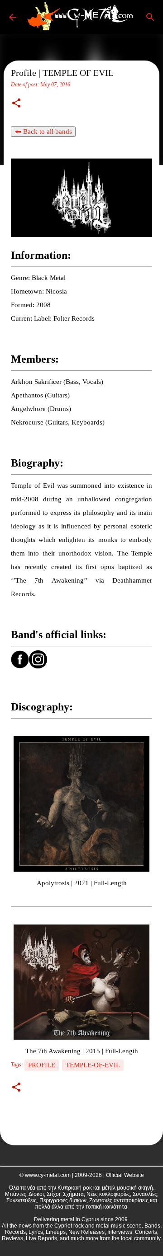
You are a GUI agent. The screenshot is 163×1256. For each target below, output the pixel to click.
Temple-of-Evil (93, 1065)
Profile (41, 1065)
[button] (16, 104)
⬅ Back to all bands (43, 131)
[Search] (150, 17)
